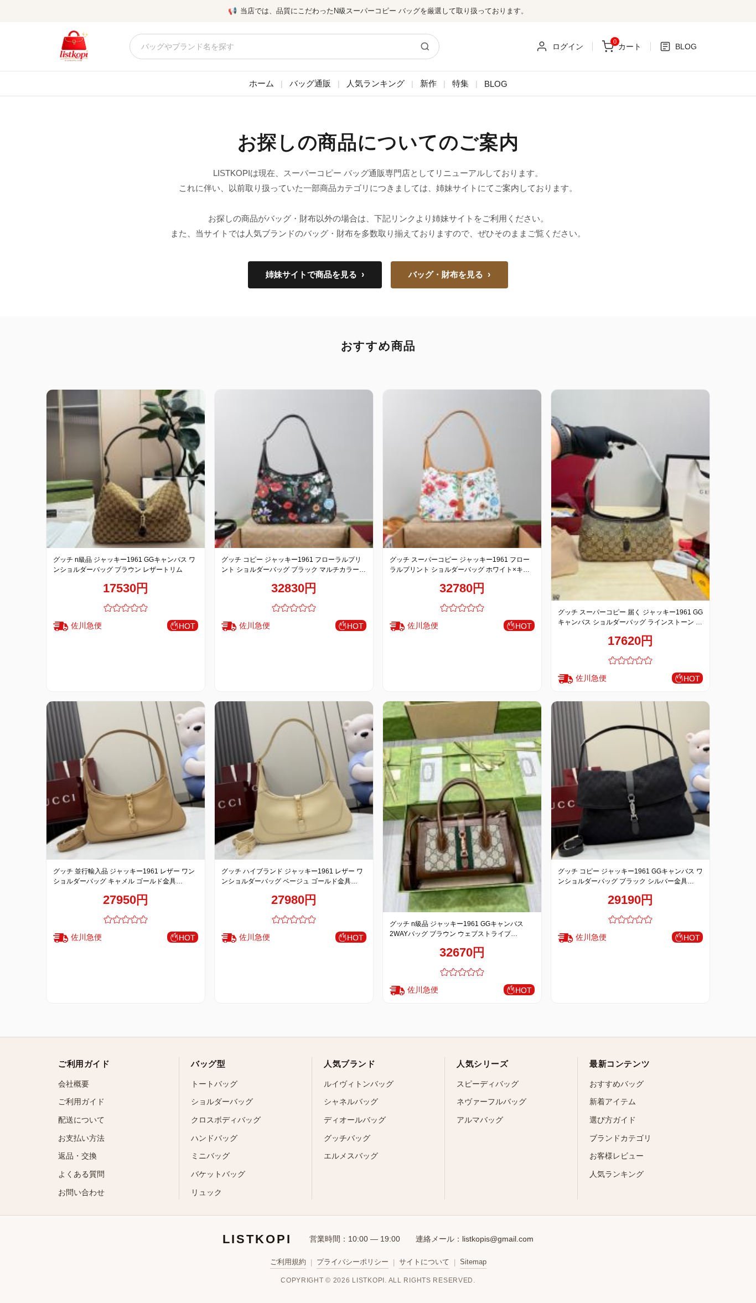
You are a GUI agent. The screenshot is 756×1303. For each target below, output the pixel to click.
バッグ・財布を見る (449, 275)
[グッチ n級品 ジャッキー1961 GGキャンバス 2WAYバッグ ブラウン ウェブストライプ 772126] (462, 806)
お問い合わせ (81, 1192)
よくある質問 (81, 1174)
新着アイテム (612, 1101)
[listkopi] (73, 46)
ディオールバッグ (355, 1119)
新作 (428, 83)
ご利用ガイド (81, 1101)
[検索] (425, 46)
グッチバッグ (347, 1138)
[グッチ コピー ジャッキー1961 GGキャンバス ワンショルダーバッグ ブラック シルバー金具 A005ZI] (630, 780)
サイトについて (424, 1262)
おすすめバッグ (616, 1083)
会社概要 (73, 1083)
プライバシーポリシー (353, 1262)
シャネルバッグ (351, 1101)
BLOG (496, 84)
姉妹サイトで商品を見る (315, 275)
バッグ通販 (310, 83)
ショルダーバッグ (222, 1101)
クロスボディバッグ (226, 1119)
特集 (460, 83)
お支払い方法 (81, 1138)
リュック (206, 1192)
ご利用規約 (288, 1262)
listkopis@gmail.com (498, 1238)
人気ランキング (375, 83)
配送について (81, 1119)
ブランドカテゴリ (620, 1138)
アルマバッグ (480, 1119)
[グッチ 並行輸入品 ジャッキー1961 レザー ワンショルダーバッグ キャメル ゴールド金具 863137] (125, 780)
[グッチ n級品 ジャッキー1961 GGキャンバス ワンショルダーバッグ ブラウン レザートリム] (125, 469)
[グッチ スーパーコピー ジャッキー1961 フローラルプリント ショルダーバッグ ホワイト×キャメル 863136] (462, 469)
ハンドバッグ (214, 1138)
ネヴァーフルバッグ (491, 1101)
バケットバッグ (218, 1174)
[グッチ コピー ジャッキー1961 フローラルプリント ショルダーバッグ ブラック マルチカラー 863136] (294, 469)
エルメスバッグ (351, 1155)
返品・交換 (77, 1155)
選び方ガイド (612, 1119)
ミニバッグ (210, 1155)
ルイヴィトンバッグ (358, 1083)
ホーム (261, 83)
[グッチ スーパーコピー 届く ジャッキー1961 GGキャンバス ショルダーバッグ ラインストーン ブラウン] (630, 495)
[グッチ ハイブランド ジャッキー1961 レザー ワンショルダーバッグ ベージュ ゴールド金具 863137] (294, 780)
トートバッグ (214, 1083)
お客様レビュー (616, 1155)
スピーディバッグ (488, 1083)
